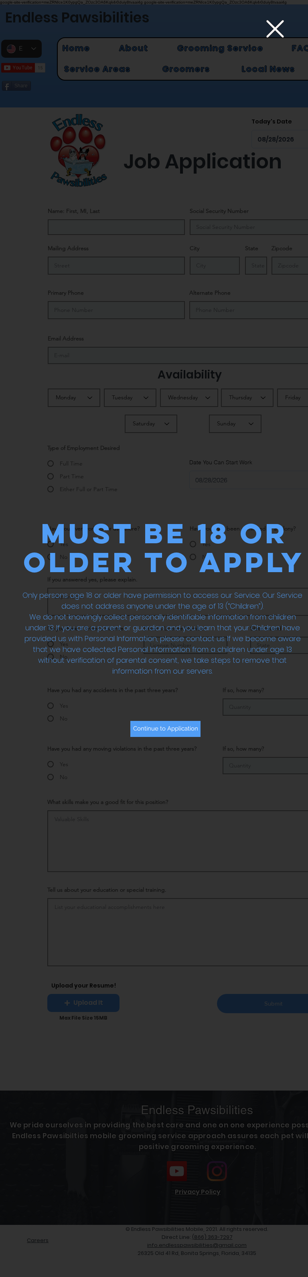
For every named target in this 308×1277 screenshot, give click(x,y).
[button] (275, 29)
